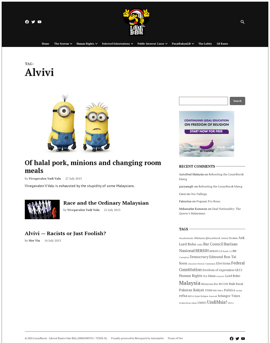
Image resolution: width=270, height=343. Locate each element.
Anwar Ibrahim (229, 238)
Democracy (199, 256)
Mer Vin (34, 240)
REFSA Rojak (194, 296)
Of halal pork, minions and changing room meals (93, 166)
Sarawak (213, 296)
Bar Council (213, 244)
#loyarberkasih (186, 238)
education (192, 263)
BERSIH (202, 250)
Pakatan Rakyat (191, 290)
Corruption (184, 257)
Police (220, 290)
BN (234, 251)
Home (45, 43)
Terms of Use (175, 338)
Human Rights (85, 43)
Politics (229, 290)
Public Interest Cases (151, 43)
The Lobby (205, 43)
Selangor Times (229, 296)
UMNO (202, 303)
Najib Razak (236, 284)
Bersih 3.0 (227, 251)
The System (61, 43)
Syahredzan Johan (188, 303)
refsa (183, 295)
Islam (212, 276)
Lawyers (220, 276)
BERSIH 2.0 (215, 251)
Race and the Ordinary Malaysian (106, 202)
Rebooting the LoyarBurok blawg (220, 186)
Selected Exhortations (116, 43)
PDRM (208, 290)
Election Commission (206, 263)
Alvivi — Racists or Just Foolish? (65, 233)
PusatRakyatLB (181, 43)
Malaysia (190, 282)
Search (237, 101)
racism (239, 290)
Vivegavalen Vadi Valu (45, 178)
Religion (204, 296)
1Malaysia (199, 238)
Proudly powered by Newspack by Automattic (137, 338)
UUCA (231, 303)
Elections (223, 263)
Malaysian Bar (209, 284)
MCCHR (223, 284)
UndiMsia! (217, 302)
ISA (205, 276)
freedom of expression (218, 270)
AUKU (200, 244)
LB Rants (222, 43)
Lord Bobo (232, 275)
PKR (215, 290)
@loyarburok (213, 238)
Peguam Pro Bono (208, 201)
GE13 (238, 270)
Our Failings (199, 194)
